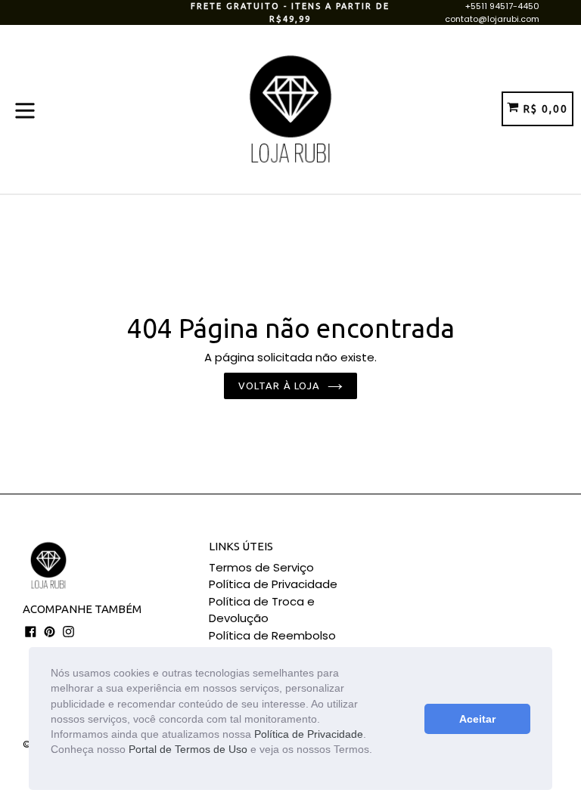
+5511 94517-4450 (502, 6)
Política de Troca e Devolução (262, 610)
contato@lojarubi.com (492, 19)
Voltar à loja (279, 385)
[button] (53, 765)
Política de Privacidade (308, 734)
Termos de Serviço (261, 567)
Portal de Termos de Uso (188, 749)
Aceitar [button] (477, 719)
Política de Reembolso (272, 635)
